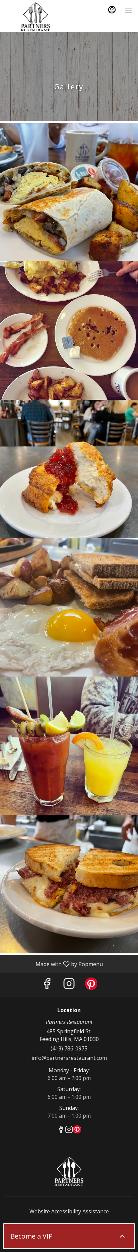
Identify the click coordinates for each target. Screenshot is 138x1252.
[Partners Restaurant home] (35, 17)
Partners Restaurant (69, 1171)
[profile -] (112, 10)
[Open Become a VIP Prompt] (122, 1236)
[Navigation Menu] (128, 10)
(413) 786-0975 (69, 1048)
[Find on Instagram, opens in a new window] (69, 985)
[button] (69, 192)
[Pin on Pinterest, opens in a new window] (91, 985)
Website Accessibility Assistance (69, 1211)
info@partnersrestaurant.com (69, 1058)
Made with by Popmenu (54, 963)
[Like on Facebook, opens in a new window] (47, 985)
